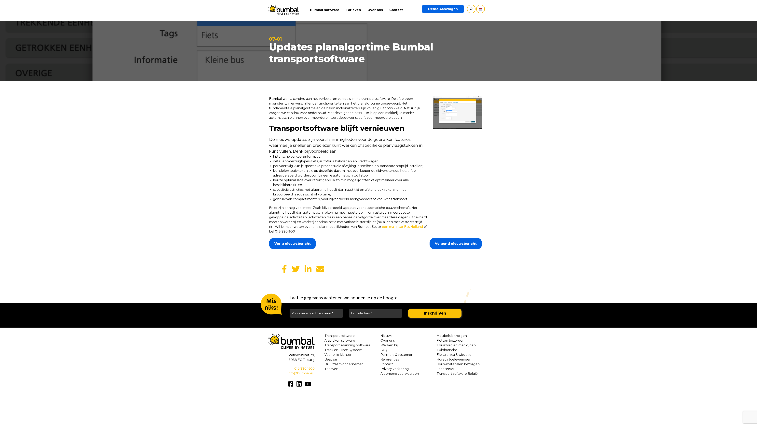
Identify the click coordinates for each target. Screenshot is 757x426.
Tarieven (353, 10)
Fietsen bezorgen (450, 340)
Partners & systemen (396, 355)
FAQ (383, 350)
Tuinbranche (447, 350)
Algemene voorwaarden (399, 374)
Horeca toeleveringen (454, 359)
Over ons (375, 10)
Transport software (339, 336)
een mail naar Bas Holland (403, 227)
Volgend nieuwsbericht (456, 244)
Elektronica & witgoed (454, 355)
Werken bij (389, 345)
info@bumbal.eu (301, 373)
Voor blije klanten (338, 355)
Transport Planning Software (347, 345)
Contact (396, 10)
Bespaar (330, 359)
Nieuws (386, 336)
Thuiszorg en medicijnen (456, 345)
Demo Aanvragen (443, 9)
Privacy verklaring (394, 369)
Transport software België (457, 374)
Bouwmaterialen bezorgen (458, 364)
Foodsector (446, 369)
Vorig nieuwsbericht (292, 244)
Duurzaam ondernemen (344, 364)
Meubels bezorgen (452, 336)
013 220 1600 (304, 368)
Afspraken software (339, 340)
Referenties (389, 359)
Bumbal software (324, 10)
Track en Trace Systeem (343, 350)
